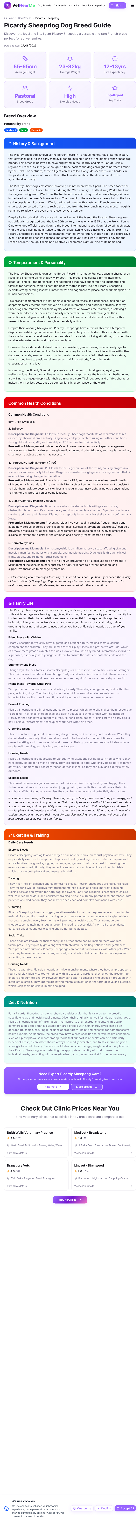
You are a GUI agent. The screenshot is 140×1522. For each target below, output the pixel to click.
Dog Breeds (44, 5)
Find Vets (51, 1086)
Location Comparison (94, 5)
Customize (84, 1508)
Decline (106, 1508)
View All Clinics (67, 1199)
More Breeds (84, 1086)
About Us (74, 5)
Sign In (119, 5)
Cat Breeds (60, 5)
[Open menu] (132, 5)
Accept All (127, 1508)
